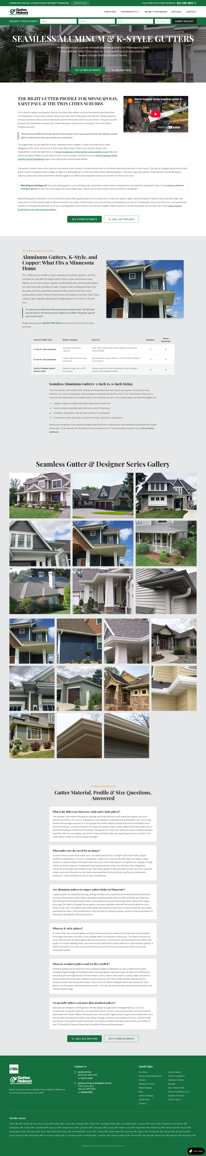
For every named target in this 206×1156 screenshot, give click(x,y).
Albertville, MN (15, 1123)
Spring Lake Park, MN (18, 1135)
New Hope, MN (33, 1131)
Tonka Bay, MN (103, 1135)
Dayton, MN (155, 1123)
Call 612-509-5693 (123, 219)
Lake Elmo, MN (86, 1127)
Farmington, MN (16, 1127)
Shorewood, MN (183, 1131)
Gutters (142, 1080)
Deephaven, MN (169, 1123)
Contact (191, 11)
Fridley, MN (29, 1127)
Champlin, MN (82, 1123)
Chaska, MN (94, 1123)
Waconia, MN (148, 1135)
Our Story (110, 11)
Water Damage (145, 1087)
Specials (176, 11)
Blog (141, 1091)
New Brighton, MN (17, 1131)
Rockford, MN (130, 1131)
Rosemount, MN (156, 1131)
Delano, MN (182, 1123)
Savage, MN (169, 1131)
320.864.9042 (86, 1092)
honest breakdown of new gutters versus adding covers (81, 151)
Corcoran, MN (143, 1123)
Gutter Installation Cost (178, 1091)
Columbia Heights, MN (110, 1123)
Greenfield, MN (41, 1127)
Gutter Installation (176, 1076)
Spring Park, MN (36, 1135)
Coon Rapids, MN (128, 1123)
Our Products (129, 11)
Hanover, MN (55, 1127)
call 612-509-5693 (51, 323)
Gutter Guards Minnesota (150, 1076)
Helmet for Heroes (156, 11)
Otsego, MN (102, 1131)
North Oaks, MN (64, 1131)
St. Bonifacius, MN (74, 1135)
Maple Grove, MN (126, 1127)
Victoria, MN (136, 1135)
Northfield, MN (78, 1131)
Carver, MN (69, 1123)
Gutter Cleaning (146, 1095)
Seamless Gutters (176, 1080)
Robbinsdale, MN (116, 1131)
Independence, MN (70, 1127)
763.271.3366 (86, 1078)
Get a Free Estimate (87, 70)
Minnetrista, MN (157, 1127)
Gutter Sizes (144, 1099)
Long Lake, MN (99, 1127)
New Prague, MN (48, 1131)
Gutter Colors (174, 1099)
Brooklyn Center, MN (43, 1123)
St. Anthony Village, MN (54, 1135)
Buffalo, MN (58, 1123)
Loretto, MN (112, 1127)
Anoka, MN (28, 1123)
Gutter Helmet (174, 1072)
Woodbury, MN (189, 1135)
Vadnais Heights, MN (120, 1135)
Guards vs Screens (176, 1095)
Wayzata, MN (175, 1135)
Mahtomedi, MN (173, 1127)
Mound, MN (186, 1127)
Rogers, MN (143, 1131)
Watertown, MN (162, 1135)
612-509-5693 (123, 70)
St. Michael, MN (89, 1135)
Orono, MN (91, 1131)
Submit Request (184, 21)
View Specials (80, 3)
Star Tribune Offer (176, 1087)
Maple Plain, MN (142, 1127)
